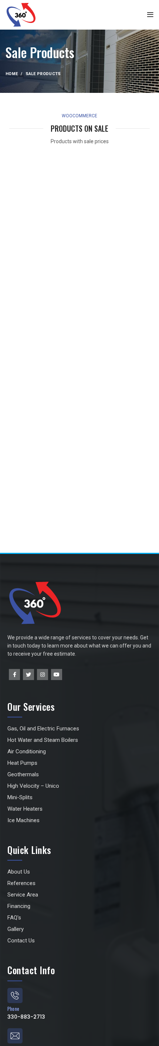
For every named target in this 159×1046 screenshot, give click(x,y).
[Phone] (15, 995)
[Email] (15, 1035)
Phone (13, 1008)
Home (12, 73)
